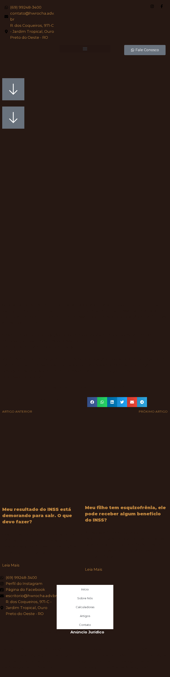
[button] (85, 48)
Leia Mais (10, 565)
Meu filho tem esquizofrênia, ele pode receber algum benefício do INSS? (125, 514)
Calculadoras (85, 607)
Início (85, 589)
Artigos (85, 616)
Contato (85, 625)
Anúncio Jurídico (87, 632)
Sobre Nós (85, 598)
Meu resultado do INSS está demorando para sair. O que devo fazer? (37, 515)
